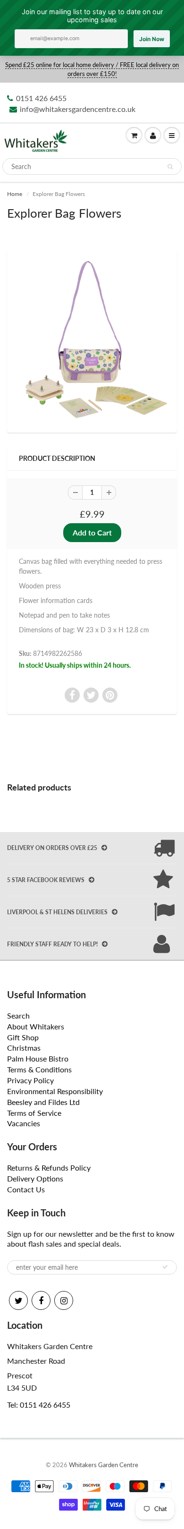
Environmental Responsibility (55, 1091)
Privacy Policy (30, 1080)
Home (14, 193)
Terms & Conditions (39, 1069)
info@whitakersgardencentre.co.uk (77, 108)
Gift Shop (23, 1037)
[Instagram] (63, 1300)
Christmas (24, 1047)
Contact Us (26, 1189)
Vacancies (23, 1123)
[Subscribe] (165, 1266)
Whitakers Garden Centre (103, 1465)
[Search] (170, 166)
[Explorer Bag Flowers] (92, 339)
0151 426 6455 (41, 97)
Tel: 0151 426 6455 (38, 1404)
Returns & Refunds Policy (49, 1167)
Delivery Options (35, 1178)
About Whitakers (35, 1026)
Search (18, 1015)
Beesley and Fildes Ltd (43, 1101)
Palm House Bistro (37, 1058)
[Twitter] (18, 1300)
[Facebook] (41, 1300)
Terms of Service (34, 1112)
